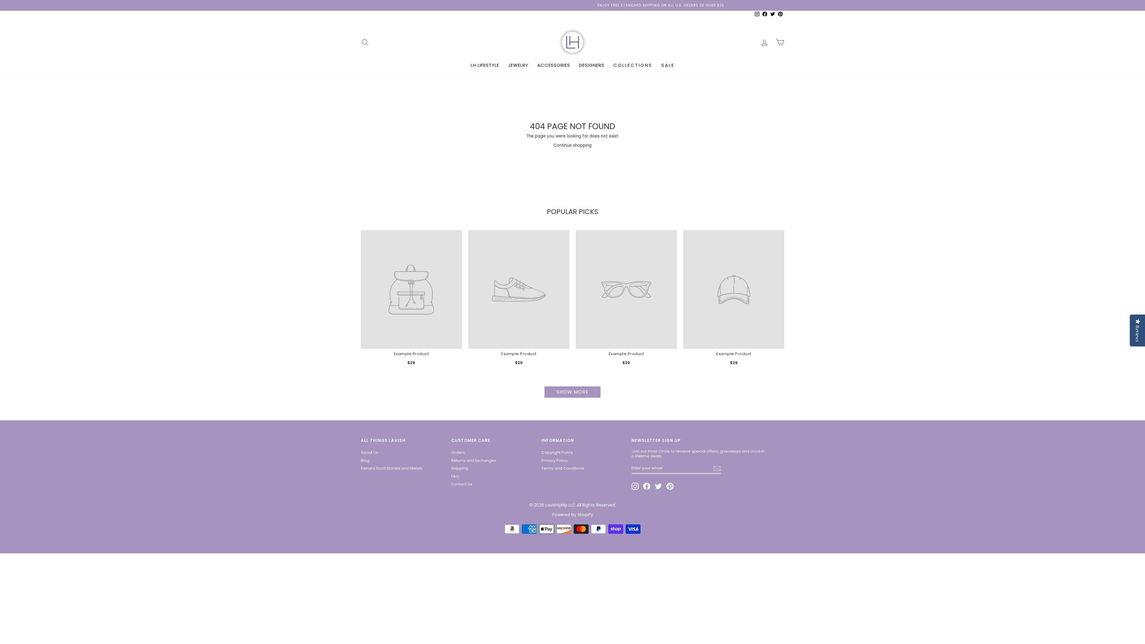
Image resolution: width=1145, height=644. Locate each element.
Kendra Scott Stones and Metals (392, 468)
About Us (369, 452)
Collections (632, 65)
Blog (365, 460)
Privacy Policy (554, 460)
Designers (591, 65)
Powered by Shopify (572, 515)
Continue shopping (572, 145)
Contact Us (461, 484)
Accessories (553, 65)
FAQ (455, 476)
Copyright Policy (557, 452)
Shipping (459, 468)
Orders (458, 452)
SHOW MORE (572, 391)
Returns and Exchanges (473, 460)
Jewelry (518, 65)
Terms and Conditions (562, 468)
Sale (667, 65)
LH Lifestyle (485, 65)
